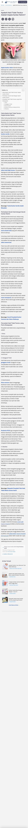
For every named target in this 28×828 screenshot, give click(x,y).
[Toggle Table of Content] (22, 90)
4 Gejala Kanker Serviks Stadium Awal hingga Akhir (16, 582)
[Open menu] (2, 2)
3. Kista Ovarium (7, 105)
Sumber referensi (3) (8, 554)
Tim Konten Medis (11, 551)
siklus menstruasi (6, 242)
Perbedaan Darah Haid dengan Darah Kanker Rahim (11, 96)
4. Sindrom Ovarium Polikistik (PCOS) (12, 107)
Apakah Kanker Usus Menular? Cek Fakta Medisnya (17, 566)
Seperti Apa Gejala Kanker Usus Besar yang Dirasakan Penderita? (17, 574)
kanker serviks (5, 134)
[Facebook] (13, 19)
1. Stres (5, 102)
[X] (9, 19)
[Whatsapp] (3, 19)
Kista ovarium (5, 382)
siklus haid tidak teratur (8, 170)
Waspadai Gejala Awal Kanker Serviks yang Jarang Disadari (16, 599)
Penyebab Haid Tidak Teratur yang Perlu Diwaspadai (12, 100)
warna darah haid (6, 230)
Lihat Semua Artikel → (14, 605)
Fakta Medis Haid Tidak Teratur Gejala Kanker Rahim (11, 93)
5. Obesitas (6, 108)
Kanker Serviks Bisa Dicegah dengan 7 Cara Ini (15, 591)
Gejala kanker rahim (7, 67)
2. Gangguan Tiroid (8, 104)
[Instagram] (6, 19)
